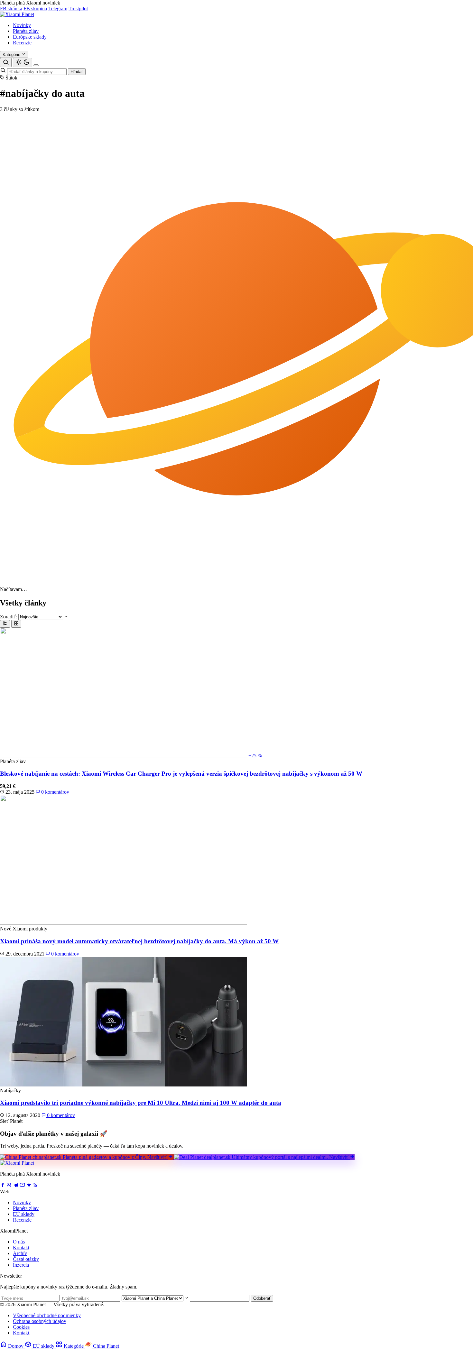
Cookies (21, 1327)
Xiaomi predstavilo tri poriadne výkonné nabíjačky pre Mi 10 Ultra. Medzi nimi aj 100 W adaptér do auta (140, 1102)
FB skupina (35, 8)
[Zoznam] (5, 624)
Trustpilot (78, 8)
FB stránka (11, 8)
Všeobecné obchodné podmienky (47, 1315)
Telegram (57, 8)
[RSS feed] (35, 1185)
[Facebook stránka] (3, 1185)
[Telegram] (16, 1185)
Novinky (22, 25)
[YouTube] (23, 1185)
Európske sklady (30, 37)
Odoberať (262, 1298)
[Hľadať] (6, 62)
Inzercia (21, 1265)
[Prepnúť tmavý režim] (22, 62)
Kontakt (21, 1247)
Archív (20, 1253)
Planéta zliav (26, 31)
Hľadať (76, 71)
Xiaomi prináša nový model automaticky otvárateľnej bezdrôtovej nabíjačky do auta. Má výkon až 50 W (139, 941)
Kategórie (12, 54)
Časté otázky (26, 1259)
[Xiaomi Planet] (17, 14)
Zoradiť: (8, 616)
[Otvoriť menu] (36, 65)
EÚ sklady (23, 1214)
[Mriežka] (16, 624)
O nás (19, 1241)
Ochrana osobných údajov (39, 1321)
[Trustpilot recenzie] (29, 1185)
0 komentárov (54, 792)
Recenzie (22, 42)
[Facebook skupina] (9, 1185)
